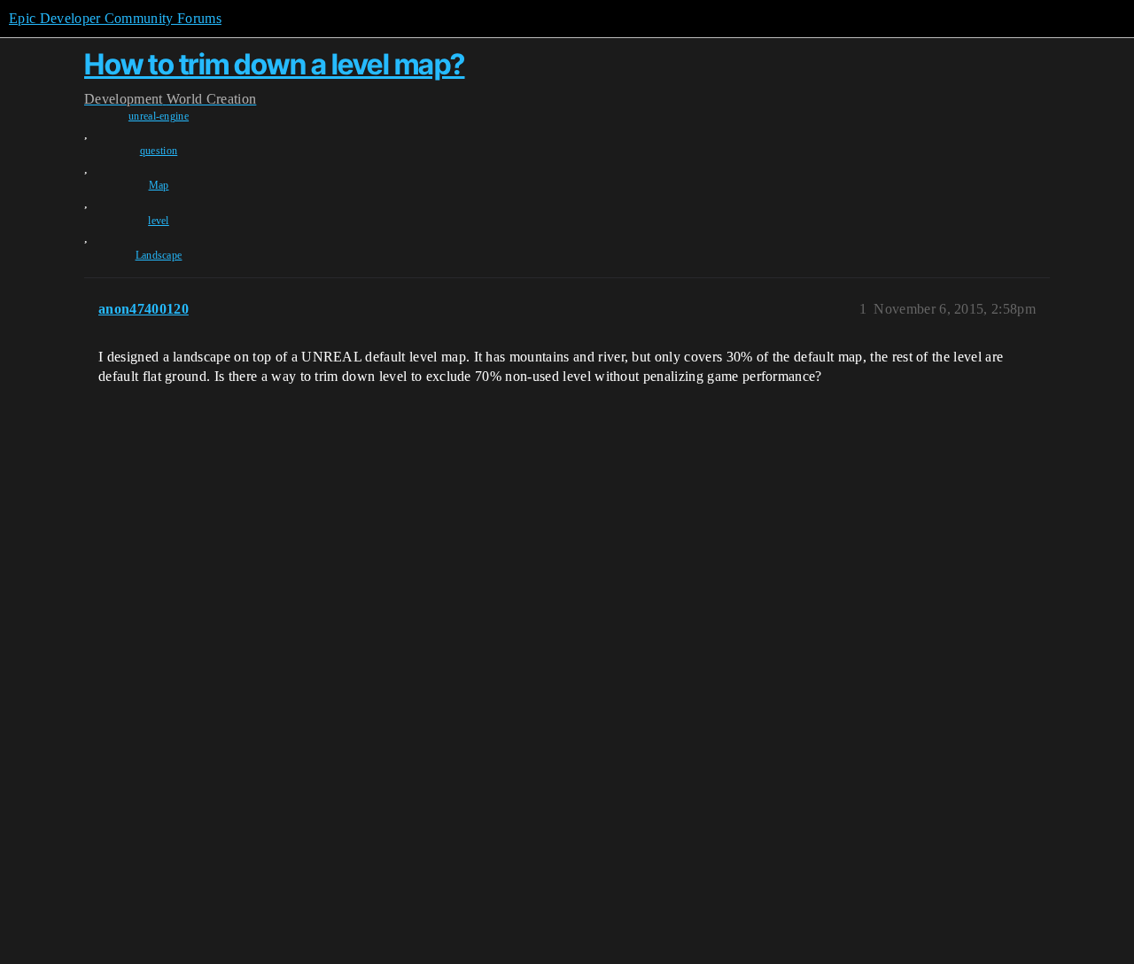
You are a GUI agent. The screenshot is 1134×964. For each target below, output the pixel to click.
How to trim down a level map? (274, 64)
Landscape (159, 255)
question (159, 150)
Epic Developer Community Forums (115, 18)
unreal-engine (158, 116)
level (158, 220)
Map (159, 185)
